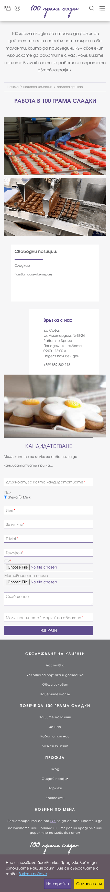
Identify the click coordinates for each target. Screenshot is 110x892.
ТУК (53, 821)
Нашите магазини (55, 717)
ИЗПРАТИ (48, 630)
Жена (12, 497)
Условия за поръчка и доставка (55, 675)
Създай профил (55, 779)
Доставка (55, 665)
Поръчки (55, 788)
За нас (55, 727)
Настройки (57, 884)
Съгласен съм (89, 884)
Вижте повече (33, 874)
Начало (13, 87)
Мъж (26, 497)
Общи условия (55, 684)
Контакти (55, 798)
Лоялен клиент (55, 746)
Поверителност (55, 694)
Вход (55, 769)
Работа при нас (55, 736)
